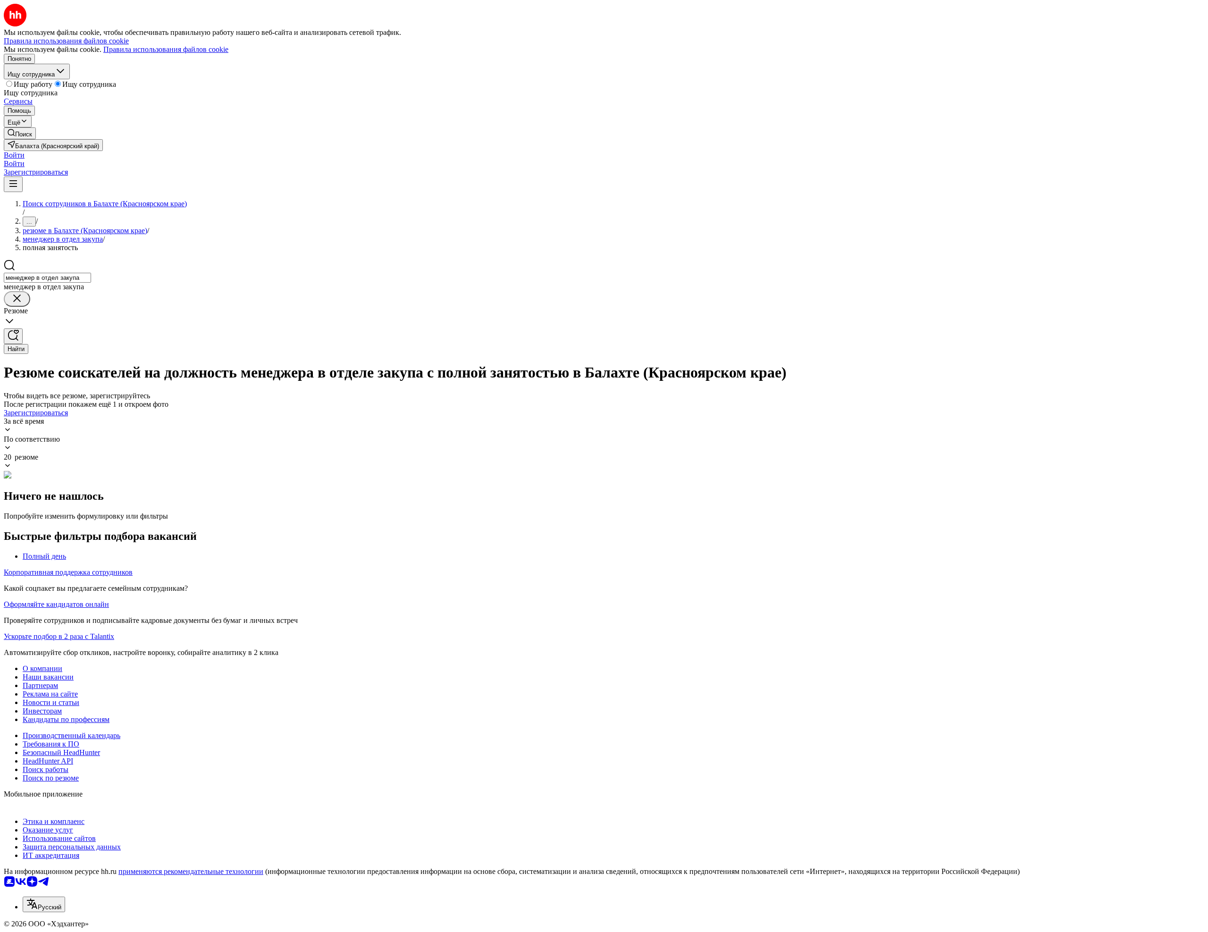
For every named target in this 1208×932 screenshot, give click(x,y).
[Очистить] (17, 299)
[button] (14, 155)
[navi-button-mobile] (13, 184)
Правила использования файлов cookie (165, 49)
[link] (20, 133)
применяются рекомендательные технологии (190, 871)
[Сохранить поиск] (13, 336)
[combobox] (47, 278)
